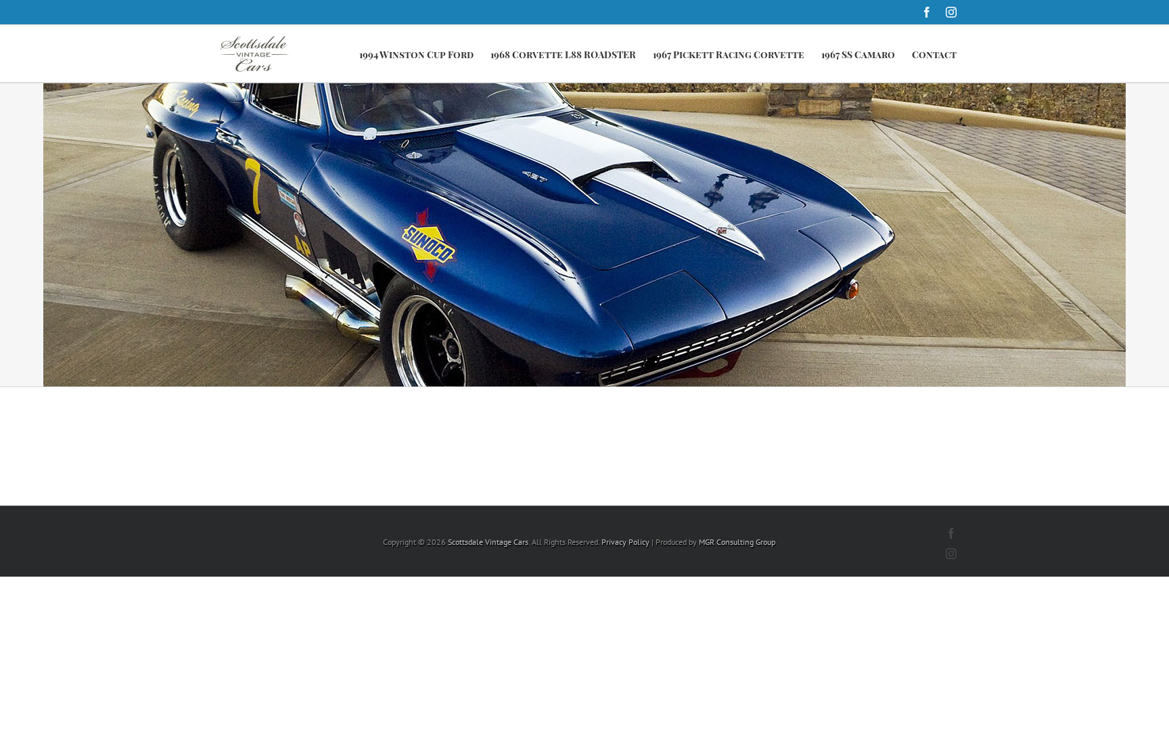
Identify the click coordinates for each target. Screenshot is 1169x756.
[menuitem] (424, 53)
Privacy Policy (625, 542)
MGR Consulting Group (737, 542)
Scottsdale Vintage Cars (488, 542)
